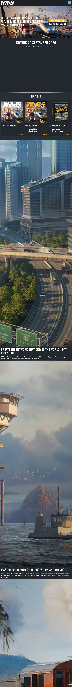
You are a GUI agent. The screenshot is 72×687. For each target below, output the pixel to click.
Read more (20, 134)
